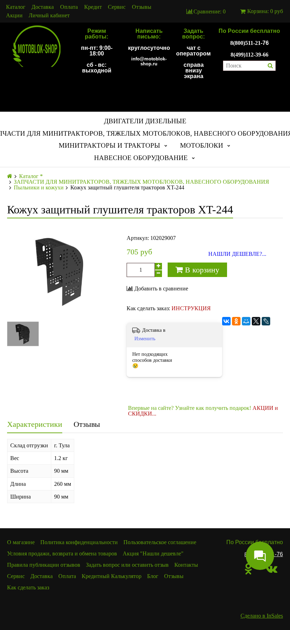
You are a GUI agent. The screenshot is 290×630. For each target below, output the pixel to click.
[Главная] (9, 176)
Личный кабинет (49, 15)
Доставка (42, 7)
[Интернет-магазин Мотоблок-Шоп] (36, 46)
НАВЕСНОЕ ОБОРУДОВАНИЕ (141, 157)
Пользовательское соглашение (159, 542)
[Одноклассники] (236, 321)
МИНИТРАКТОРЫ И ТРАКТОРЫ (109, 145)
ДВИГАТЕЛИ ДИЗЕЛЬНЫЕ (145, 121)
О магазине (21, 542)
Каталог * (31, 176)
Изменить (144, 338)
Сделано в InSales (261, 616)
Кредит (93, 7)
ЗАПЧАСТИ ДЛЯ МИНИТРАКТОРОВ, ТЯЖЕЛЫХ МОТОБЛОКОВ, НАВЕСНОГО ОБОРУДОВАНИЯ (141, 182)
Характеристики (34, 424)
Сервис (117, 7)
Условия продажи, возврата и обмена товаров (62, 553)
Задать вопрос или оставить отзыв (127, 565)
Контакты (186, 565)
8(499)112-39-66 (249, 55)
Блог (152, 576)
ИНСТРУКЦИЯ (191, 308)
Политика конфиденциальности (79, 542)
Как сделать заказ (28, 587)
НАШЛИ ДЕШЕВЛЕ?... (237, 254)
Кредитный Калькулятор (111, 576)
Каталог (15, 7)
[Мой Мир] (246, 321)
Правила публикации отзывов (43, 565)
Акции (14, 15)
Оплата (69, 7)
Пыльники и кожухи (39, 187)
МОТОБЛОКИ (201, 145)
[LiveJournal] (266, 321)
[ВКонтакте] (226, 321)
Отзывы (141, 7)
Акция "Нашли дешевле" (153, 553)
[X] (256, 321)
